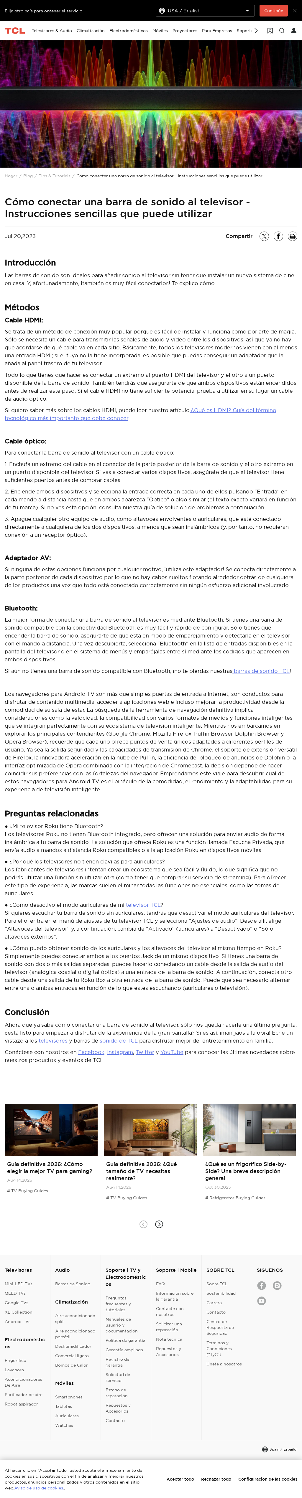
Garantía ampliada (124, 1349)
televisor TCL (142, 904)
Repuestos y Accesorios (118, 1408)
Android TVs (17, 1321)
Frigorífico (15, 1360)
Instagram (120, 1052)
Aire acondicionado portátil (75, 1334)
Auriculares (67, 1415)
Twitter (145, 1052)
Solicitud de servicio (118, 1377)
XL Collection (18, 1312)
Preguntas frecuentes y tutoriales (118, 1303)
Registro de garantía (117, 1362)
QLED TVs (15, 1293)
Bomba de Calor (71, 1365)
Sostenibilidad (221, 1293)
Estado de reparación (117, 1392)
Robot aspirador (21, 1404)
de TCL (128, 1040)
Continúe (273, 10)
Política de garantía (125, 1340)
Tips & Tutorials (54, 176)
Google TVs (16, 1302)
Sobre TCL (217, 1283)
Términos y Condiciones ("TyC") (219, 1348)
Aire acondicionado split (75, 1318)
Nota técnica (169, 1339)
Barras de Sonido (72, 1283)
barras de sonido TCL (261, 671)
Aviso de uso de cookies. (39, 1488)
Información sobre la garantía (174, 1296)
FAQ (160, 1283)
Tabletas (63, 1406)
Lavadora (14, 1370)
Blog (28, 176)
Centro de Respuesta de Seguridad (220, 1327)
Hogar (11, 176)
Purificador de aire (23, 1394)
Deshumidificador (73, 1346)
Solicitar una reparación (169, 1326)
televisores (52, 1040)
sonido (108, 1040)
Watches (64, 1425)
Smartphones (69, 1397)
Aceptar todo (180, 1479)
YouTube (171, 1052)
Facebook (91, 1052)
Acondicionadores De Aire (23, 1382)
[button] (159, 1224)
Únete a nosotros (224, 1364)
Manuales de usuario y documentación (122, 1325)
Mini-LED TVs (18, 1283)
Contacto (115, 1420)
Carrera (214, 1302)
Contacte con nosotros (170, 1311)
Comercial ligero (72, 1355)
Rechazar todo (216, 1479)
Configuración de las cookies (267, 1479)
